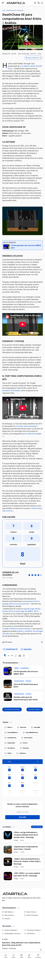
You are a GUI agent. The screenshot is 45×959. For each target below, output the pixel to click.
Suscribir (22, 817)
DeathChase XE (11, 649)
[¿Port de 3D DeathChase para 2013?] (8, 684)
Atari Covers (31, 912)
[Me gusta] (42, 642)
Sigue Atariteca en (33, 58)
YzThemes (30, 933)
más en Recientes (37, 827)
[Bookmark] (24, 656)
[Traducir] (38, 2)
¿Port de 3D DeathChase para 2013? (26, 685)
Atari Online (8, 915)
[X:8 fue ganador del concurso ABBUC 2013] (8, 671)
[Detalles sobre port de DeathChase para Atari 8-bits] (8, 697)
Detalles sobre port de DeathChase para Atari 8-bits (26, 698)
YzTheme (12, 948)
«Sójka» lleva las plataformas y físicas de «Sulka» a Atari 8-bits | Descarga (27, 861)
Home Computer (10, 930)
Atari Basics (8, 912)
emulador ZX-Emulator (11, 390)
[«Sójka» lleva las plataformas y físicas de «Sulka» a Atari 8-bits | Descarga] (8, 862)
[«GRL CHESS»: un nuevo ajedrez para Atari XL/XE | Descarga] (8, 876)
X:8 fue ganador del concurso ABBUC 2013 (26, 672)
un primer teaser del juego (26, 426)
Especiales (27, 649)
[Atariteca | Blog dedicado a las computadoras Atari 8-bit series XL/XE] (16, 2)
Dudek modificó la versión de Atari (17, 628)
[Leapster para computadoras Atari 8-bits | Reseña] (8, 849)
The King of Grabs (33, 930)
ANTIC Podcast (32, 915)
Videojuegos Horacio (11, 933)
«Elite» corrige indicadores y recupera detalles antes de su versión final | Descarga (26, 834)
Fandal (6, 919)
